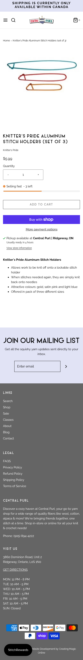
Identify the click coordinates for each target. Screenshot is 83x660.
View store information (19, 248)
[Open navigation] (5, 20)
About (7, 426)
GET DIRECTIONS (15, 570)
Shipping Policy (13, 480)
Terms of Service (14, 486)
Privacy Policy (12, 467)
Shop (6, 407)
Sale (6, 413)
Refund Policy (12, 473)
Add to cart (41, 204)
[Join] (66, 366)
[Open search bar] (15, 20)
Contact (8, 438)
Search (8, 401)
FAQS (7, 461)
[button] (41, 90)
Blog (6, 432)
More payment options (41, 229)
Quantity (9, 166)
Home (6, 40)
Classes (8, 420)
